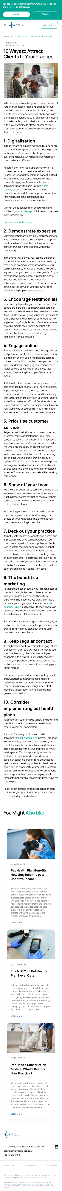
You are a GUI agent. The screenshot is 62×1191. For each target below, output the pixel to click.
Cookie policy (52, 1165)
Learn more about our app (18, 222)
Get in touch (49, 25)
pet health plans (28, 737)
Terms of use (9, 1165)
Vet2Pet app (26, 211)
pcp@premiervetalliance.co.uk (18, 1150)
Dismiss (45, 14)
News (6, 36)
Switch (16, 14)
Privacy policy (30, 1165)
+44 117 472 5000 (12, 1155)
